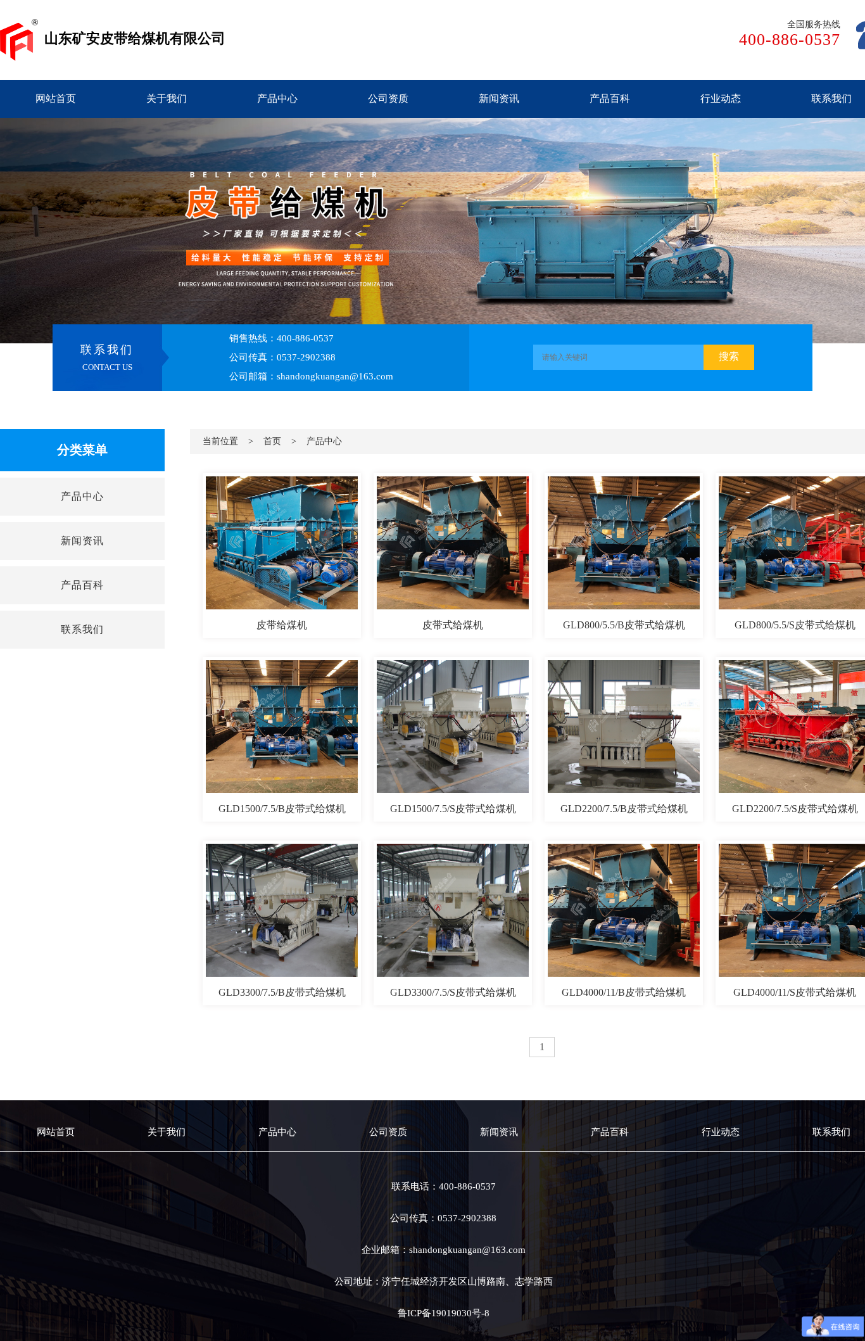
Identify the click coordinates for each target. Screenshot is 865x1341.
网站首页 (55, 98)
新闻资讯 (499, 98)
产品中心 (277, 98)
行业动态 (720, 98)
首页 (272, 441)
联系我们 (831, 98)
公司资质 (388, 98)
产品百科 (610, 98)
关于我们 (166, 98)
